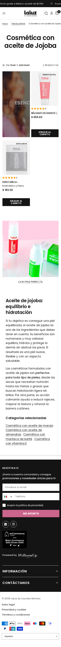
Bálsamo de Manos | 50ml (44, 113)
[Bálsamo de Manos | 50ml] (45, 88)
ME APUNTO (31, 513)
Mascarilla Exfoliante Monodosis (9, 182)
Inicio (5, 23)
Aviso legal (8, 604)
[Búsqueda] (46, 13)
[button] (38, 108)
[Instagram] (13, 524)
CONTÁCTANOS (16, 583)
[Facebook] (5, 524)
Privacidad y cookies (14, 609)
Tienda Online (18, 23)
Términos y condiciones (16, 614)
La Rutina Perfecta (30, 281)
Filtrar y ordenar (18, 65)
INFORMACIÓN (14, 571)
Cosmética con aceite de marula (29, 426)
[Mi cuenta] (51, 13)
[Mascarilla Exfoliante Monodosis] (16, 157)
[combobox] (8, 496)
